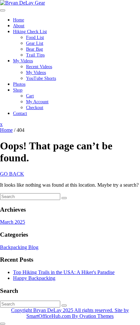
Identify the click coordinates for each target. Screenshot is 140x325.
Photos (19, 84)
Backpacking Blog (19, 247)
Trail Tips (35, 55)
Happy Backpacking (34, 278)
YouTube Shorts (41, 78)
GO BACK (12, 174)
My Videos (23, 60)
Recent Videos (39, 66)
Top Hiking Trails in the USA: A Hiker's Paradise (64, 272)
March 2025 (12, 222)
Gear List (34, 43)
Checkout (34, 107)
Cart (30, 96)
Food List (35, 37)
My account (37, 101)
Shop (17, 90)
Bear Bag (34, 49)
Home (18, 20)
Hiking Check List (30, 31)
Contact (20, 113)
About (18, 25)
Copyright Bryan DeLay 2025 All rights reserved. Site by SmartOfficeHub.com (70, 313)
